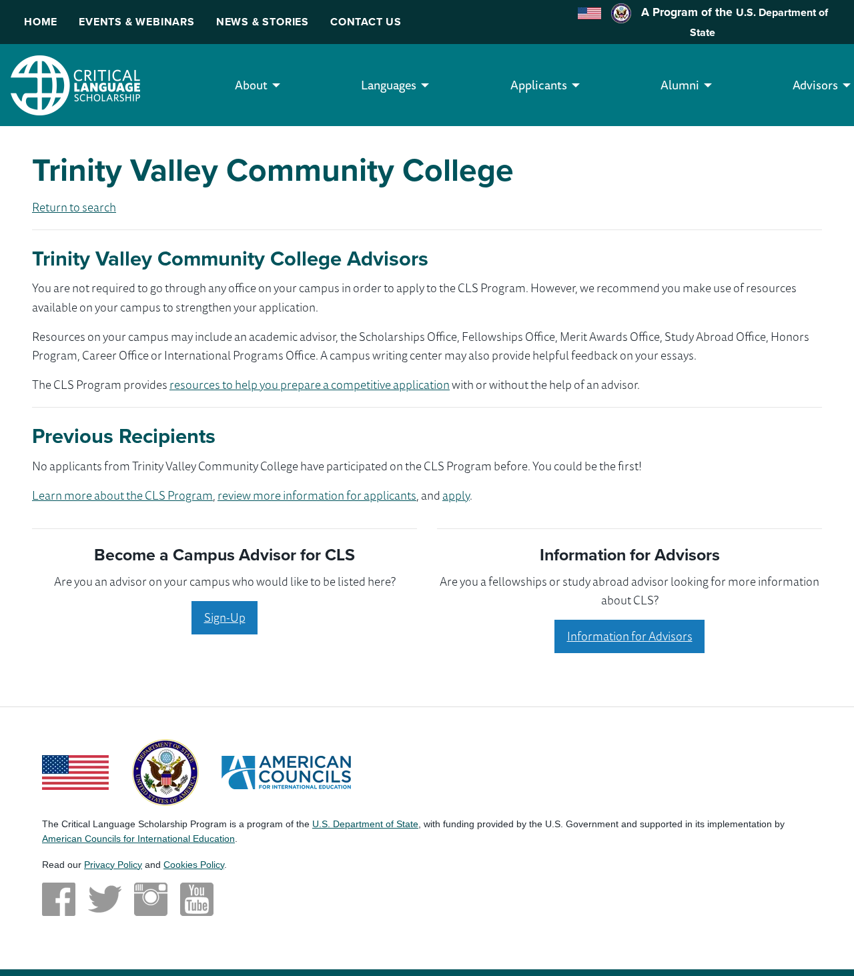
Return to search (74, 206)
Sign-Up (225, 617)
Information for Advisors (630, 635)
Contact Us (366, 21)
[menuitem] (251, 85)
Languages (388, 84)
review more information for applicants (317, 495)
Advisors (815, 84)
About (251, 84)
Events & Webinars (137, 21)
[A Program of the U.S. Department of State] (165, 770)
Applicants (538, 84)
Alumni (680, 84)
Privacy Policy (113, 864)
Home (40, 21)
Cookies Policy (193, 864)
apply (456, 495)
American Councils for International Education (138, 838)
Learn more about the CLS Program (122, 495)
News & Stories (262, 21)
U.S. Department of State (365, 824)
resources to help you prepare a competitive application (309, 384)
